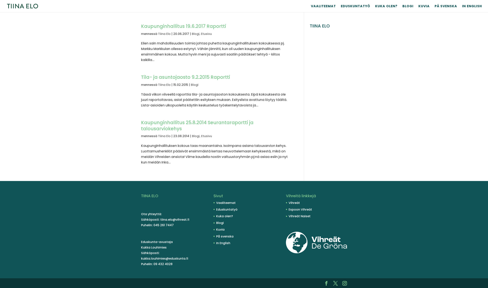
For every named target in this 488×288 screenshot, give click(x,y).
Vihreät (294, 203)
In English (472, 6)
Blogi (407, 6)
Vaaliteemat (323, 6)
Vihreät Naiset (300, 216)
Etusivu (206, 34)
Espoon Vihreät (300, 209)
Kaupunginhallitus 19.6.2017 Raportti (183, 26)
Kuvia (424, 6)
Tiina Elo (164, 34)
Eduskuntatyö (355, 6)
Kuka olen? (386, 6)
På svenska (446, 6)
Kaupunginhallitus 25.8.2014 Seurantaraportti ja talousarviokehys (197, 125)
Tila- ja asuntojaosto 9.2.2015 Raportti (185, 77)
